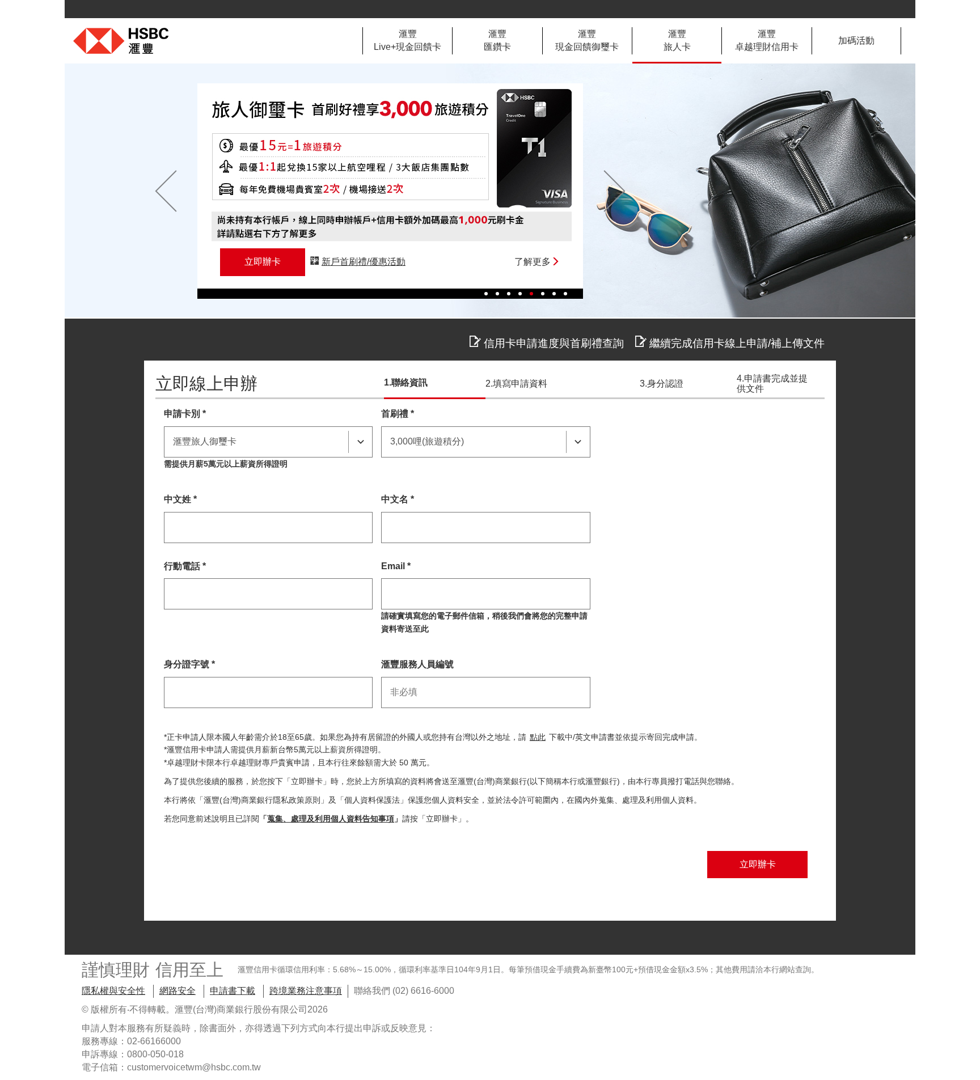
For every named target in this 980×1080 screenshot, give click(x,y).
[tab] (407, 40)
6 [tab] (542, 294)
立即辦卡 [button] (262, 261)
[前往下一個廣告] (614, 191)
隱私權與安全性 (113, 991)
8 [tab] (565, 294)
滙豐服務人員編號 (417, 664)
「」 (330, 819)
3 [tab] (508, 294)
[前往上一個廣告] (166, 191)
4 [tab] (520, 294)
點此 (538, 737)
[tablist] (631, 40)
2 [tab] (497, 294)
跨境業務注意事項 (305, 991)
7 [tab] (554, 294)
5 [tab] (531, 294)
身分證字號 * (189, 664)
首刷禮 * (397, 413)
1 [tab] (486, 294)
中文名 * (397, 499)
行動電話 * (185, 566)
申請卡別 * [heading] (185, 413)
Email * (396, 566)
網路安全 (177, 991)
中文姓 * (180, 499)
